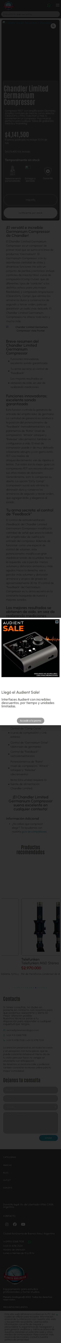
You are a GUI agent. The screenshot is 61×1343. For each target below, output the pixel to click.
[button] (57, 622)
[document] (30, 671)
